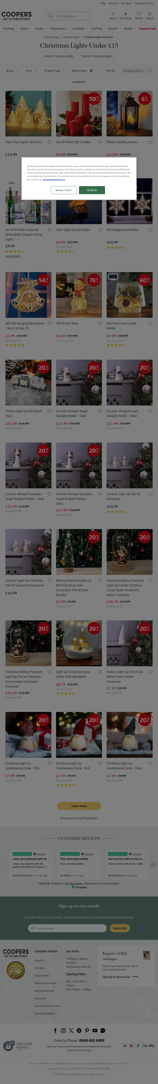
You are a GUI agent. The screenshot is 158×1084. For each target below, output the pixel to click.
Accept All (92, 190)
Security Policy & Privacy (54, 179)
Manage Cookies (64, 190)
